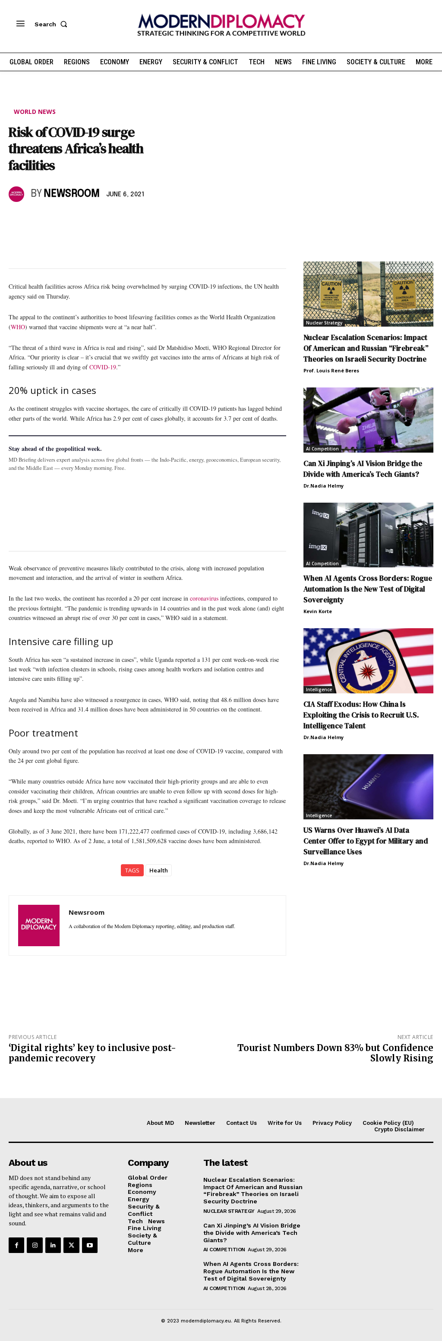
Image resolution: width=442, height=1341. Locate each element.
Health (158, 870)
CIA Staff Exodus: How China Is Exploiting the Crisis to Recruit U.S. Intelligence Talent (361, 715)
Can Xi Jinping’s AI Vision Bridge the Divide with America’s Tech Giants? (362, 468)
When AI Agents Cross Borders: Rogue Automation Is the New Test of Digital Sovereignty (367, 589)
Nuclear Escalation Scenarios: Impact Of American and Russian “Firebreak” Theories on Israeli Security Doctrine (366, 348)
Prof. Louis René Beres (331, 370)
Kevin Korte (317, 611)
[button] (53, 24)
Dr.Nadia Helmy (323, 485)
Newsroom (72, 194)
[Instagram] (34, 1245)
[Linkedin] (76, 219)
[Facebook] (17, 219)
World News (35, 111)
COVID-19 (102, 367)
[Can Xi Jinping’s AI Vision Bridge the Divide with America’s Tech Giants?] (368, 420)
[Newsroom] (18, 194)
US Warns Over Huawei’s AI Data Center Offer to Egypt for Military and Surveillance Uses (365, 841)
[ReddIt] (96, 219)
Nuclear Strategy (324, 323)
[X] (37, 219)
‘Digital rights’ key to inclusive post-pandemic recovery (92, 1053)
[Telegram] (116, 219)
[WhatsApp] (57, 219)
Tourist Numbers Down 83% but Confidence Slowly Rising (335, 1053)
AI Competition (322, 449)
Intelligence (319, 689)
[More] (137, 219)
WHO (18, 327)
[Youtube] (90, 1245)
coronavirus (204, 598)
